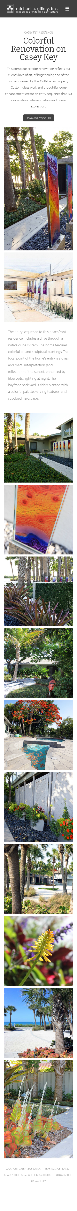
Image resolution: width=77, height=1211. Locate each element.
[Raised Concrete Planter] (53, 602)
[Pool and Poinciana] (65, 740)
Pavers (30, 740)
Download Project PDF (38, 118)
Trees (55, 740)
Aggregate (14, 199)
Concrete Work (43, 199)
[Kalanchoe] (38, 1117)
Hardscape (63, 199)
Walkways (33, 458)
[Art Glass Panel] (38, 525)
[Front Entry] (46, 459)
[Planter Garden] (64, 818)
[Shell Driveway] (38, 884)
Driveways (53, 1028)
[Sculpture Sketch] (49, 292)
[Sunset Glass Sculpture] (38, 205)
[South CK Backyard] (46, 668)
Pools (43, 740)
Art (27, 199)
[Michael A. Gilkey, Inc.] (32, 8)
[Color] (38, 956)
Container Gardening (33, 602)
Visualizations (33, 293)
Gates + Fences (19, 818)
